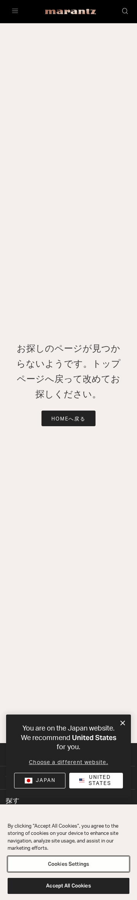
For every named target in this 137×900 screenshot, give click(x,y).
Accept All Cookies (68, 885)
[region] (68, 852)
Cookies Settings (68, 864)
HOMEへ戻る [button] (68, 419)
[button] (125, 11)
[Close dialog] (123, 723)
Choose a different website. (68, 762)
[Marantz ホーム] (70, 12)
